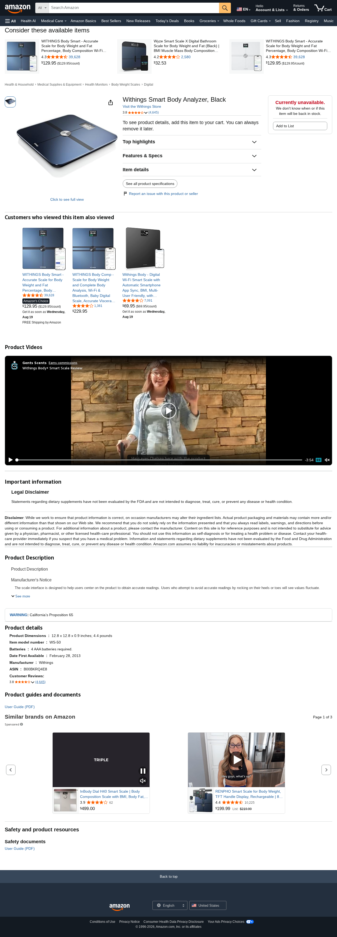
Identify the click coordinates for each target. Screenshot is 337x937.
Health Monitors (96, 84)
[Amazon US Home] (120, 907)
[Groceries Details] (218, 21)
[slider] (159, 459)
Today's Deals (167, 21)
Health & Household (19, 84)
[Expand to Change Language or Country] (250, 10)
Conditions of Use (102, 922)
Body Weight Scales (125, 84)
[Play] (9, 460)
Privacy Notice (129, 922)
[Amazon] (18, 7)
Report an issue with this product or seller (163, 194)
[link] (49, 63)
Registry (312, 21)
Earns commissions (63, 363)
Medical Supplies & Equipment (59, 84)
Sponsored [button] (12, 724)
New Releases (138, 21)
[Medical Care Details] (66, 21)
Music (329, 21)
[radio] (10, 102)
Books (189, 21)
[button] (10, 21)
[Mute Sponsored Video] (142, 781)
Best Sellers (111, 21)
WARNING (18, 615)
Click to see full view (67, 199)
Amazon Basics (83, 21)
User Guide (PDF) (20, 707)
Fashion (293, 21)
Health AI (28, 21)
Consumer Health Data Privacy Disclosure (173, 922)
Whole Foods (234, 21)
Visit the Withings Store (142, 106)
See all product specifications (150, 183)
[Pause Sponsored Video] (142, 771)
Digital (148, 84)
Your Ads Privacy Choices (226, 922)
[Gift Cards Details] (270, 21)
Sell (278, 21)
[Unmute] (327, 460)
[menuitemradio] (318, 460)
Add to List (285, 126)
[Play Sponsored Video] (236, 760)
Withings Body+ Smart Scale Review (52, 368)
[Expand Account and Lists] (287, 10)
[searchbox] (134, 8)
